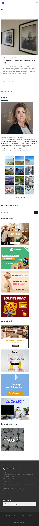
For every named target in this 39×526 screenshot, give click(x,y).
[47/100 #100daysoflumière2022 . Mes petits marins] (19, 170)
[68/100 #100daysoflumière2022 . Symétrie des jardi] (19, 180)
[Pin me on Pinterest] (8, 91)
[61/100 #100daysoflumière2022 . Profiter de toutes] (19, 160)
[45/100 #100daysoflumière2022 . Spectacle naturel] (9, 170)
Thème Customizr (30, 518)
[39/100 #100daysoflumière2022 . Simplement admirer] (9, 180)
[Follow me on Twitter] (11, 91)
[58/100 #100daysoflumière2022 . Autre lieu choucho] (29, 189)
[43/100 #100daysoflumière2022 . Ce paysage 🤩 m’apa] (29, 160)
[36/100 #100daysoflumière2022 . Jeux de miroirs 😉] (19, 189)
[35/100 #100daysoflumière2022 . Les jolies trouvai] (29, 180)
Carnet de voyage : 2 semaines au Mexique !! (15, 491)
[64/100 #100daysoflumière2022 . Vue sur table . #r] (29, 170)
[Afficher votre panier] (33, 3)
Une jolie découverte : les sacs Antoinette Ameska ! (17, 488)
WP (13, 518)
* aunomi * (14, 515)
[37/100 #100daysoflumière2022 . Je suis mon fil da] (9, 160)
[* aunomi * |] (3, 3)
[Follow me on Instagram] (5, 91)
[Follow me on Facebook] (2, 91)
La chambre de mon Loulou (10, 481)
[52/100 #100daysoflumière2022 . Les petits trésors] (9, 189)
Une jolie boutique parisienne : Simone (13, 472)
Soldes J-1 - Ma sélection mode (12, 479)
